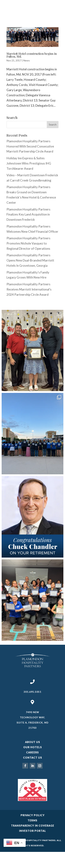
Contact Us (32, 757)
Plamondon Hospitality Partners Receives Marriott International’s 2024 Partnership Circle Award (28, 289)
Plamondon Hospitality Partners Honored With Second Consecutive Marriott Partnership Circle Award (30, 146)
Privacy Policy (33, 815)
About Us (32, 742)
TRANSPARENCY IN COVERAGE (32, 825)
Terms (32, 820)
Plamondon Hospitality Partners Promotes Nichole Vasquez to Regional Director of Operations (28, 243)
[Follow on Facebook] (25, 766)
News (26, 60)
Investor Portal (32, 830)
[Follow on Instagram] (40, 766)
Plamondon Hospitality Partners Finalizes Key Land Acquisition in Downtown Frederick (28, 214)
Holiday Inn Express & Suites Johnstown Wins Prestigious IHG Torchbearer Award (28, 163)
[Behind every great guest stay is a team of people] (32, 433)
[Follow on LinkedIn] (32, 766)
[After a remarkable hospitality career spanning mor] (32, 517)
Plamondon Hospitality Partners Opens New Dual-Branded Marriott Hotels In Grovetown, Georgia (30, 260)
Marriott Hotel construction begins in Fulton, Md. (31, 55)
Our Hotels (32, 747)
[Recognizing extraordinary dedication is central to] (32, 350)
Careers (32, 752)
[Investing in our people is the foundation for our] (32, 600)
